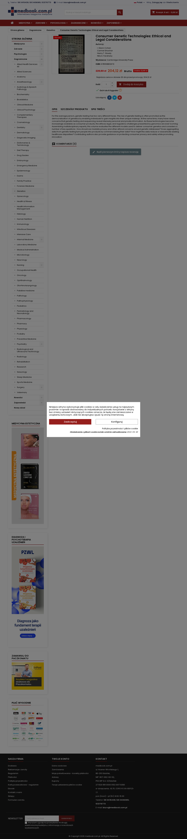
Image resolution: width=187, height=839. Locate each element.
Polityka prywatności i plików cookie (120, 428)
